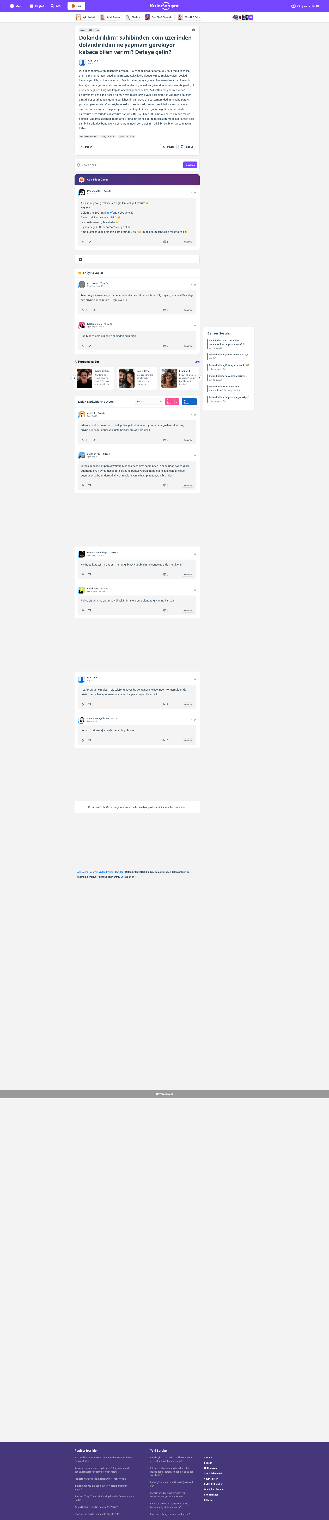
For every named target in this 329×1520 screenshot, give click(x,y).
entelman (92, 588)
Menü (19, 6)
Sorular (119, 872)
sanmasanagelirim (97, 718)
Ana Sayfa (82, 872)
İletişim (208, 1462)
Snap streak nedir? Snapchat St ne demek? (97, 1514)
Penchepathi (94, 191)
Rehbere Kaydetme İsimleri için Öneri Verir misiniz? (101, 1478)
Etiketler (208, 1500)
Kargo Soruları (108, 136)
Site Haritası (211, 1494)
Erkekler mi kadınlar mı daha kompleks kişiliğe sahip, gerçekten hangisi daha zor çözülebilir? (171, 1472)
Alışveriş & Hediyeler (89, 30)
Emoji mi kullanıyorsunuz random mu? (170, 1514)
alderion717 (93, 453)
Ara (58, 6)
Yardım (208, 1457)
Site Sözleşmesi (213, 1473)
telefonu (112, 212)
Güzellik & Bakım (193, 17)
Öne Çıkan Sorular (214, 1489)
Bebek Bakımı (113, 17)
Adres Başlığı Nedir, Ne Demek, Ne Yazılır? (96, 1507)
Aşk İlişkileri (88, 17)
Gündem (136, 17)
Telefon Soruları (126, 136)
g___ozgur (92, 283)
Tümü (196, 361)
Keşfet (39, 6)
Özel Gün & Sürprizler (162, 17)
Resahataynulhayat (97, 552)
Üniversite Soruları (88, 136)
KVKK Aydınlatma (213, 1484)
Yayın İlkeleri (211, 1478)
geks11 (91, 413)
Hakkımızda (210, 1468)
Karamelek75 (94, 323)
